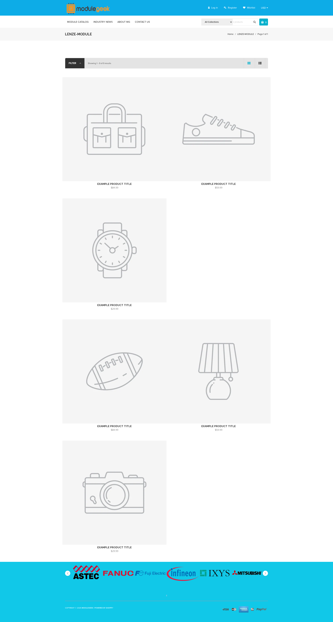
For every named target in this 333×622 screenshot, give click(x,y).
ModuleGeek (87, 608)
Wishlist (250, 7)
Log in (214, 7)
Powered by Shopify (104, 608)
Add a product (143, 121)
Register (232, 7)
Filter (73, 63)
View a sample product (166, 120)
